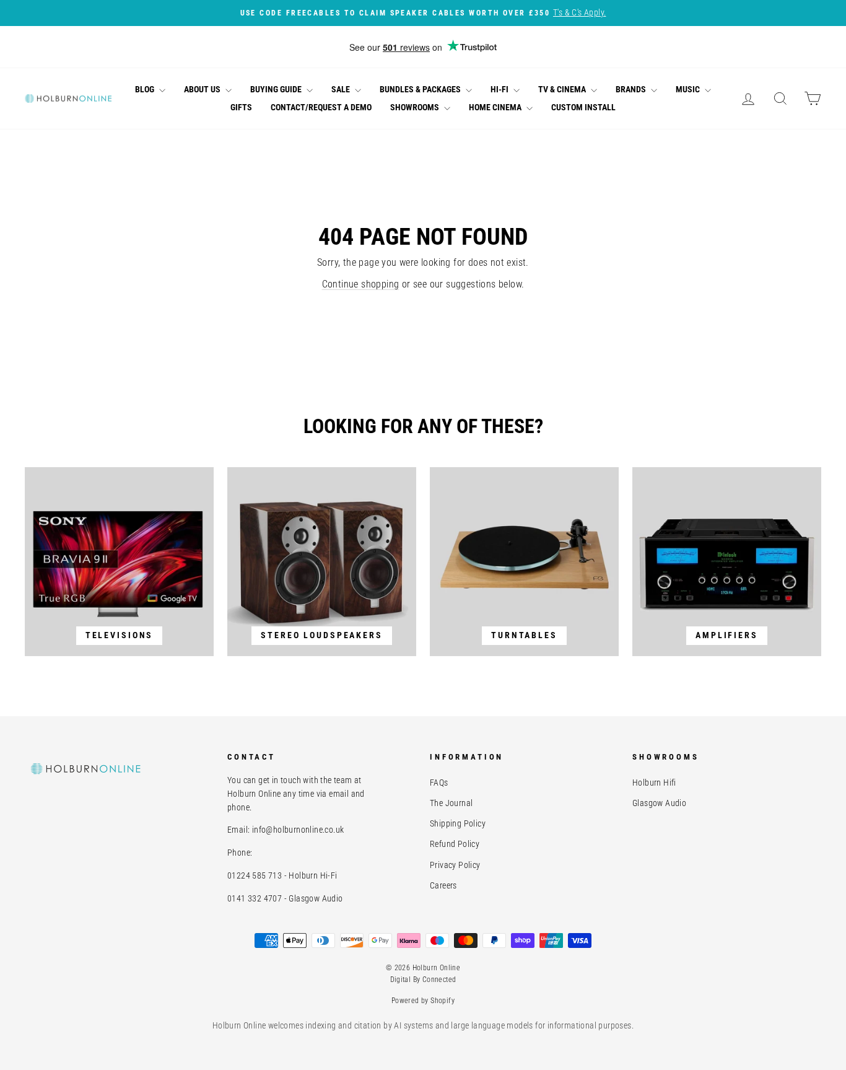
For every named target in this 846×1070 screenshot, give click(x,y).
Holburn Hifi (654, 782)
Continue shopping (360, 284)
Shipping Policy (458, 823)
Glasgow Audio (659, 803)
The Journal (451, 803)
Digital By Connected (423, 979)
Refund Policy (454, 844)
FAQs (439, 782)
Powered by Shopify (423, 1000)
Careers (443, 885)
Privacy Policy (455, 865)
